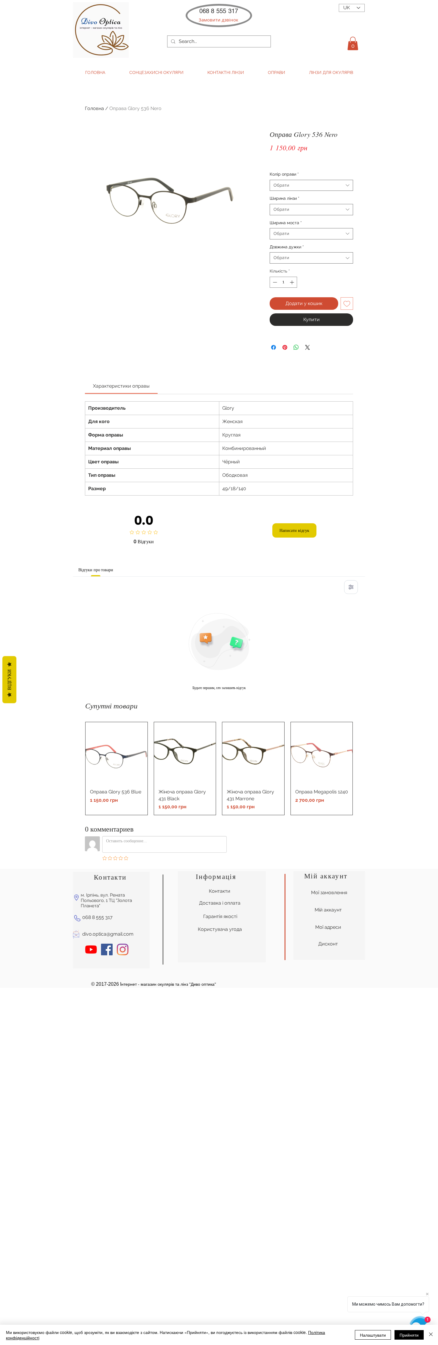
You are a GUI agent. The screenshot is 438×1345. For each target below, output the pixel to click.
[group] (219, 768)
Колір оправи (284, 174)
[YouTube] (91, 949)
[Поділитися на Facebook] (273, 347)
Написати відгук (294, 530)
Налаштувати (373, 1335)
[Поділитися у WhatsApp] (296, 347)
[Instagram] (122, 949)
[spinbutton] (283, 282)
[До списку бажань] (347, 303)
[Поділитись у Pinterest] (284, 347)
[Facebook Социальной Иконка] (107, 949)
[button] (218, 20)
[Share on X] (307, 347)
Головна (94, 108)
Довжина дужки (287, 246)
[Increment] (292, 282)
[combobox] (311, 185)
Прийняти (409, 1335)
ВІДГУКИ (9, 679)
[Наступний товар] (361, 768)
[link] (121, 386)
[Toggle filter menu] (351, 587)
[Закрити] (430, 1334)
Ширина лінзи (284, 198)
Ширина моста (286, 222)
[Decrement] (274, 282)
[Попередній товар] (76, 768)
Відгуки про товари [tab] (95, 570)
